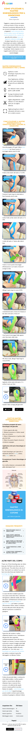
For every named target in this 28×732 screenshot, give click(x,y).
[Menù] (25, 3)
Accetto (10, 729)
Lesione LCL (20, 35)
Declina (18, 729)
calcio (7, 455)
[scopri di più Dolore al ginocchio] (14, 480)
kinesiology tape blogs (7, 574)
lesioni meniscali (16, 31)
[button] (8, 130)
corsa (16, 453)
